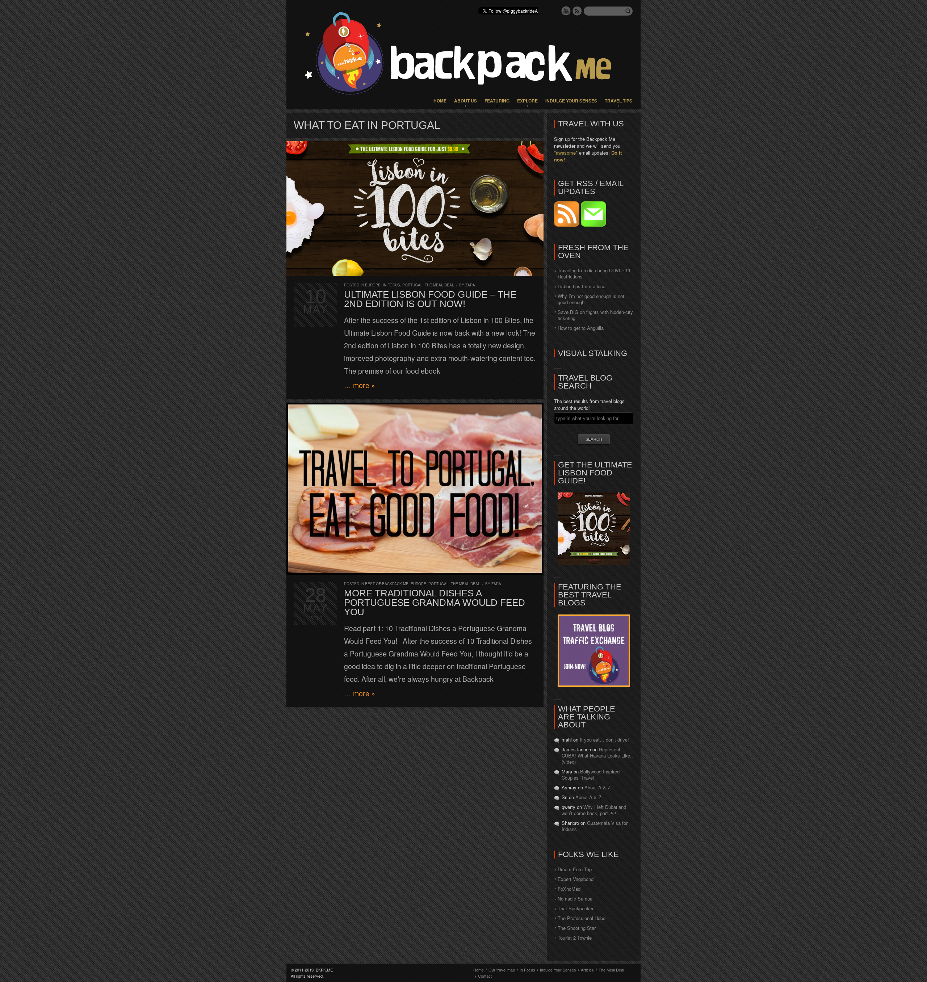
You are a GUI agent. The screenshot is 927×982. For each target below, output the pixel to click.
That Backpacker (575, 908)
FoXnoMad (569, 888)
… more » (359, 385)
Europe (373, 285)
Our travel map (501, 970)
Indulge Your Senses (571, 100)
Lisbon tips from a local (582, 286)
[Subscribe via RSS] (567, 224)
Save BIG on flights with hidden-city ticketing (595, 315)
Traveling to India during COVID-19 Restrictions (594, 273)
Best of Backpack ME (386, 583)
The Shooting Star (577, 927)
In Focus (391, 285)
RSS (577, 11)
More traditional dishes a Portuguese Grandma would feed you (434, 602)
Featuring (497, 100)
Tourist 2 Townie (575, 937)
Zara (470, 285)
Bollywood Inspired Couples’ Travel (591, 774)
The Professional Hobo (581, 918)
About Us (465, 100)
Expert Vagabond (575, 879)
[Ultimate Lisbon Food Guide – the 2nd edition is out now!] (415, 208)
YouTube (566, 11)
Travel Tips (618, 100)
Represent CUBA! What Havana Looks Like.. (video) (597, 755)
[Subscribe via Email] (593, 224)
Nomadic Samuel (575, 898)
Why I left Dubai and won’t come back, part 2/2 (594, 810)
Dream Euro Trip (575, 869)
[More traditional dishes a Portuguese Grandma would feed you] (415, 489)
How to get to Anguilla (581, 327)
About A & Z (597, 787)
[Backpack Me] (463, 54)
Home (439, 100)
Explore (527, 100)
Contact (485, 976)
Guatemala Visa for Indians (595, 825)
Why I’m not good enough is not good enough (591, 299)
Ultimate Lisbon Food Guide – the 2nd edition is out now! (430, 299)
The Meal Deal (439, 285)
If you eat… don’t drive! (604, 739)
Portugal (412, 285)
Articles (587, 970)
